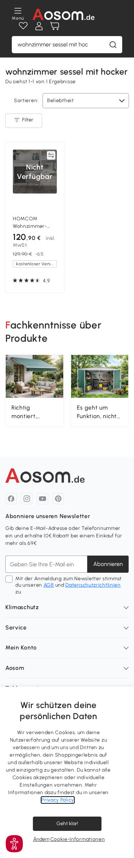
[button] (14, 843)
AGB (49, 585)
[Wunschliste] (23, 26)
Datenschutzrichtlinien (92, 585)
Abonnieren (108, 564)
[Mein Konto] (39, 26)
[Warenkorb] (54, 26)
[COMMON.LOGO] (63, 14)
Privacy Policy (57, 800)
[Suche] (113, 44)
